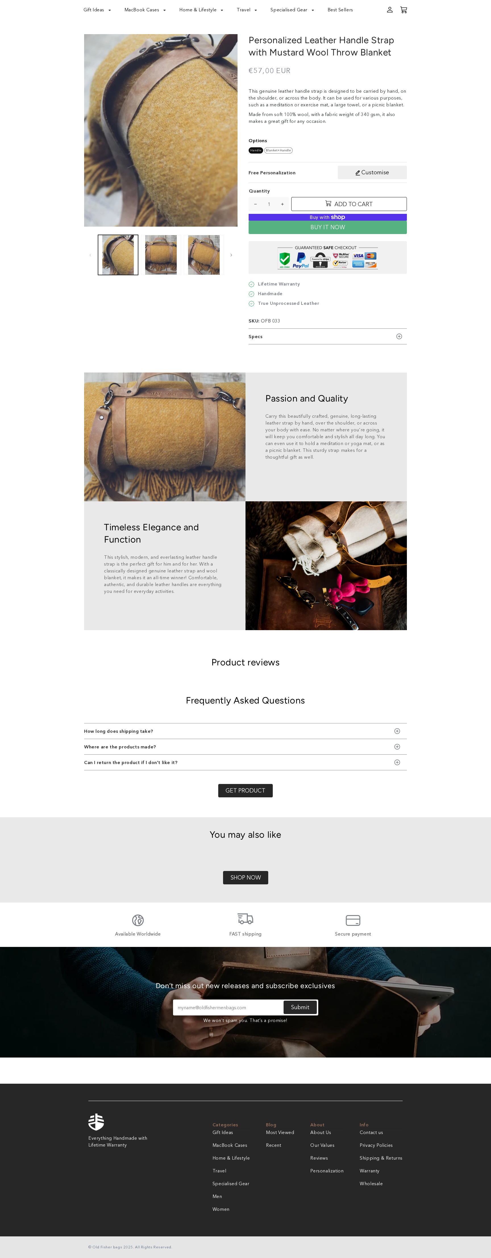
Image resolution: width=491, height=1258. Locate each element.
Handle (255, 150)
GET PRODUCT (245, 790)
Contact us (371, 1132)
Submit (300, 1007)
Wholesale (371, 1183)
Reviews (319, 1158)
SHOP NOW (245, 877)
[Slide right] (231, 255)
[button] (101, 9)
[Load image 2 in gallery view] (161, 255)
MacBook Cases (230, 1145)
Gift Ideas (223, 1132)
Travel (219, 1171)
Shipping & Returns (381, 1158)
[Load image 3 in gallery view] (204, 255)
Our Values (322, 1145)
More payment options (269, 223)
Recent (273, 1145)
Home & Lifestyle (231, 1158)
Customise (374, 172)
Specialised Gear (231, 1183)
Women (221, 1209)
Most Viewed (280, 1132)
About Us (320, 1132)
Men (217, 1196)
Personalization (327, 1171)
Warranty (370, 1171)
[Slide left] (90, 255)
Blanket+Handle (278, 150)
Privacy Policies (376, 1145)
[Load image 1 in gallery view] (118, 255)
